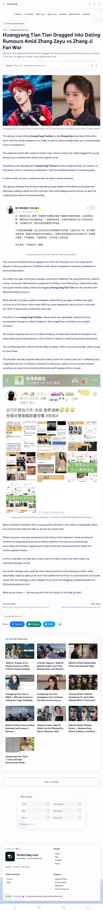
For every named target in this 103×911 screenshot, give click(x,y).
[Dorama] (63, 14)
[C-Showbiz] (28, 14)
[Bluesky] (8, 867)
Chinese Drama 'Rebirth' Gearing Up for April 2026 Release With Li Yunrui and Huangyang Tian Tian (82, 697)
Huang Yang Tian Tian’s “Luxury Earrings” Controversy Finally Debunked (16, 759)
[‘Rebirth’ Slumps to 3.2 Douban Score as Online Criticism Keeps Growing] (19, 651)
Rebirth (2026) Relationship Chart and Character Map (82, 664)
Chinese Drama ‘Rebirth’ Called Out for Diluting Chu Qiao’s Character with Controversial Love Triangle (50, 728)
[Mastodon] (26, 867)
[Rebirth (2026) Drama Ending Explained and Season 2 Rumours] (19, 713)
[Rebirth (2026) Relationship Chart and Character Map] (83, 651)
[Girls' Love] (40, 14)
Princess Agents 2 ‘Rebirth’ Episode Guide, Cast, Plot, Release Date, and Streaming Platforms (51, 666)
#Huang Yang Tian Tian (13, 616)
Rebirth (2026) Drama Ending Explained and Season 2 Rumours (19, 728)
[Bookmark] (94, 4)
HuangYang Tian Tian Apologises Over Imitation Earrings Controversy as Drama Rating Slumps (50, 697)
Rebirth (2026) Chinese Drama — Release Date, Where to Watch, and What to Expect (83, 728)
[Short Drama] (74, 14)
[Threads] (16, 867)
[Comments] (88, 907)
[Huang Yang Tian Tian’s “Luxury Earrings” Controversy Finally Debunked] (19, 744)
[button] (99, 4)
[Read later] (92, 66)
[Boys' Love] (52, 14)
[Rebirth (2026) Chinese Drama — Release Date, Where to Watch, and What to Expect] (83, 713)
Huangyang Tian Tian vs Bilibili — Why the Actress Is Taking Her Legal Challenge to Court (19, 697)
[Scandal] (86, 14)
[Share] (64, 907)
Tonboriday (12, 4)
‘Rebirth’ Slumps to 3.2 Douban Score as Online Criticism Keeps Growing (17, 666)
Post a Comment (51, 782)
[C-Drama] (18, 14)
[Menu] (39, 907)
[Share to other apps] (60, 624)
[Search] (90, 4)
